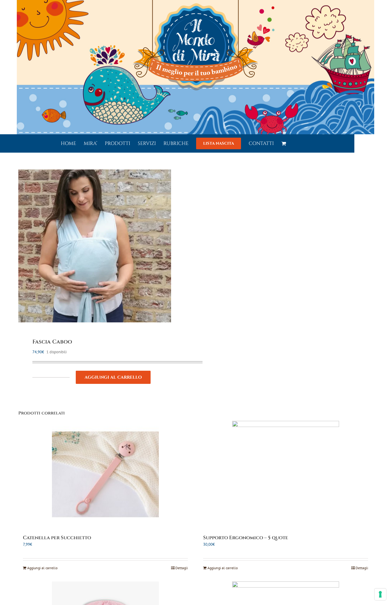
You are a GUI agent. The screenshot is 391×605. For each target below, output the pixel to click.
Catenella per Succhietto (57, 537)
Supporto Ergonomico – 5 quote (245, 537)
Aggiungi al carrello (113, 377)
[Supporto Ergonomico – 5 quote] (286, 474)
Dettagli (181, 568)
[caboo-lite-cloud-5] (103, 245)
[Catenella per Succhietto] (105, 474)
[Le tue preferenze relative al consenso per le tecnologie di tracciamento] (380, 594)
